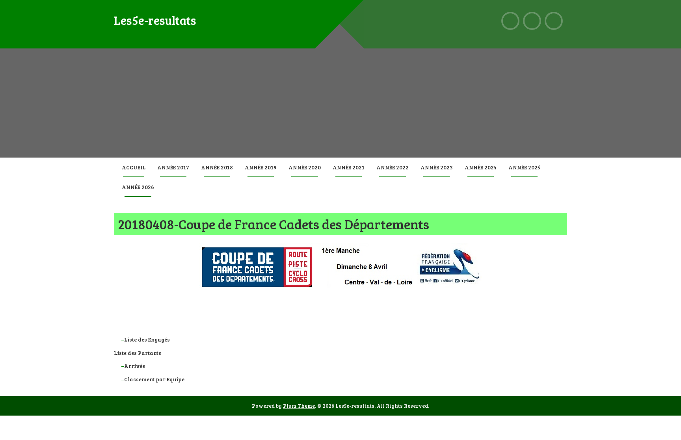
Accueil (133, 167)
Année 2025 (524, 167)
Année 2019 (261, 167)
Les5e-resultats (155, 20)
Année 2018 (217, 167)
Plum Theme (299, 405)
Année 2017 (173, 167)
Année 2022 (392, 167)
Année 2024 (481, 167)
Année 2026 (138, 187)
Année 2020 (304, 167)
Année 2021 (349, 167)
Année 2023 (437, 167)
